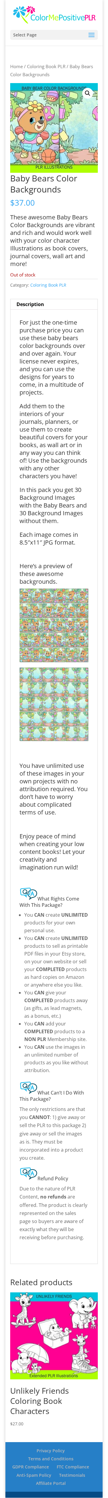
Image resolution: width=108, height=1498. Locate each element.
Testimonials (72, 1475)
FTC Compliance (73, 1467)
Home (16, 66)
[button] (87, 93)
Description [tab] (30, 304)
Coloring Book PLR (46, 66)
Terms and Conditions (51, 1459)
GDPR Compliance (30, 1467)
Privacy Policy (51, 1450)
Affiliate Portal (51, 1483)
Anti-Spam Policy (33, 1475)
